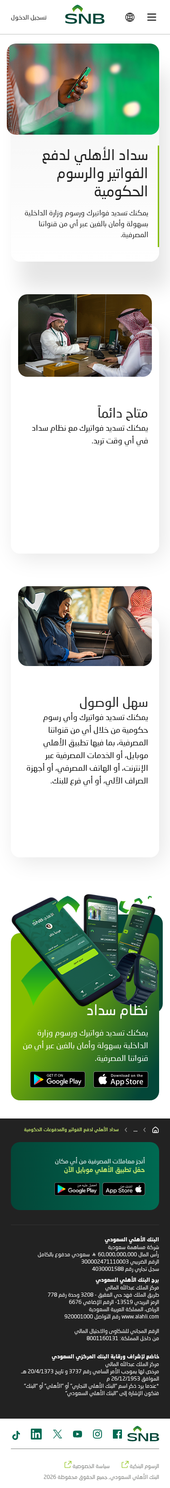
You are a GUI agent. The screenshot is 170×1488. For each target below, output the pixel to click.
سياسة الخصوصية (91, 1466)
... (135, 1129)
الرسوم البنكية (144, 1466)
